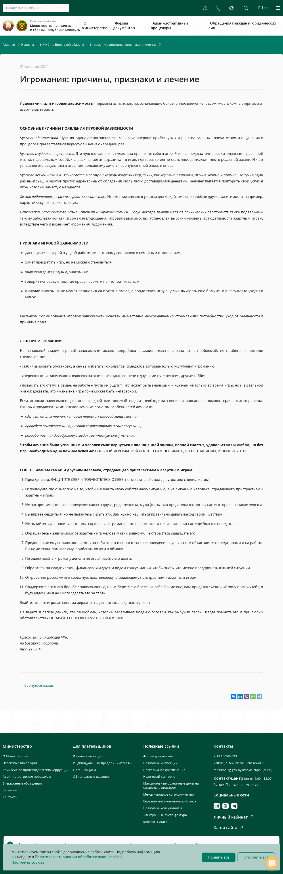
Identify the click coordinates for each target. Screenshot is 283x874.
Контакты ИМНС (155, 822)
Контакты (10, 797)
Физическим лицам (88, 756)
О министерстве (94, 25)
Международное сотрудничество (168, 794)
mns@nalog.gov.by (228, 770)
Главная (9, 44)
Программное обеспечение (164, 770)
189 (222, 785)
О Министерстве (15, 756)
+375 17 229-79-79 (244, 785)
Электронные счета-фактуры (165, 815)
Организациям (84, 770)
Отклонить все (256, 857)
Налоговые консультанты (162, 808)
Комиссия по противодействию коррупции (36, 770)
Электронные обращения (22, 783)
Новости (27, 44)
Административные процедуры (169, 25)
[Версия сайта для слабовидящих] (231, 8)
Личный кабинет (231, 817)
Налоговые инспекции (20, 763)
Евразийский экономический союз (169, 801)
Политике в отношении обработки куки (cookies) (78, 856)
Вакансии (10, 790)
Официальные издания (91, 776)
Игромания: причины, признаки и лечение (123, 44)
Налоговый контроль (159, 776)
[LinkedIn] (240, 696)
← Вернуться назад (36, 685)
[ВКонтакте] (233, 696)
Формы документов (124, 25)
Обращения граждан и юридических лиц (242, 25)
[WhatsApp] (253, 696)
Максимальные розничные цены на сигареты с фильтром (171, 785)
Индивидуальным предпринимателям (102, 763)
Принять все (218, 857)
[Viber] (246, 696)
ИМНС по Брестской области (62, 44)
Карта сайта (225, 827)
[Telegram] (259, 696)
